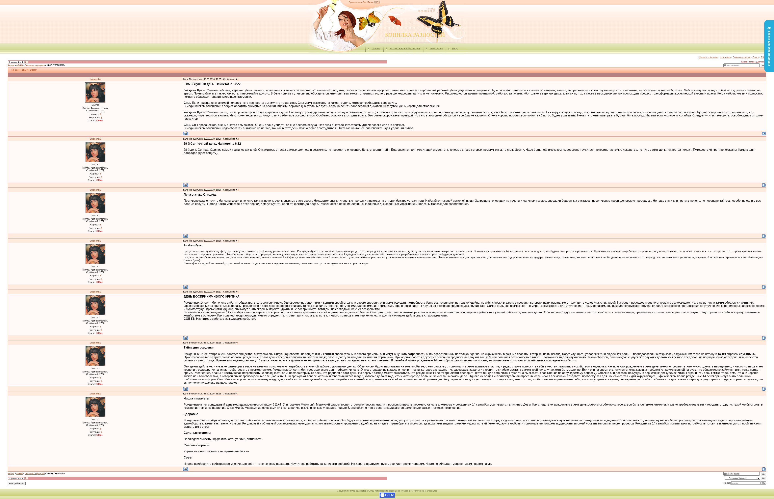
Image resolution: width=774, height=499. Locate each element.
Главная (376, 48)
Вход (454, 48)
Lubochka (95, 79)
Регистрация (436, 48)
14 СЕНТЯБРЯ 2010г (56, 65)
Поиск (755, 57)
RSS (377, 2)
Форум (11, 65)
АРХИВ (19, 65)
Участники (725, 57)
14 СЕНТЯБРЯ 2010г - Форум (405, 48)
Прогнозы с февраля (35, 65)
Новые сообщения (708, 57)
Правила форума (741, 57)
